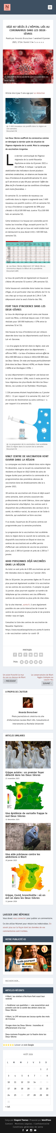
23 (47, 1089)
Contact (9, 1124)
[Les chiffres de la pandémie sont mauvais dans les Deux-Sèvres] (28, 66)
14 (34, 1082)
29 (41, 1095)
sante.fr (26, 605)
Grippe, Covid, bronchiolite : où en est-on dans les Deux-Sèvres (25, 896)
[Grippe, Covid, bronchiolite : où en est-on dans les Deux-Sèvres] (28, 877)
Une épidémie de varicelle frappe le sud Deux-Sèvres (26, 814)
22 (41, 1089)
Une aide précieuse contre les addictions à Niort (22, 855)
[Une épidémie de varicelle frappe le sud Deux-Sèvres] (28, 795)
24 (9, 1095)
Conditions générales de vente (28, 1127)
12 (22, 1082)
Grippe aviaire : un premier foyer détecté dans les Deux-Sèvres (24, 774)
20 (28, 1089)
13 (28, 1082)
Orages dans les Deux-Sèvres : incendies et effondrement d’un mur (24, 1026)
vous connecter (19, 918)
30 (47, 1095)
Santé (26, 42)
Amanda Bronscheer (24, 38)
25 (15, 1095)
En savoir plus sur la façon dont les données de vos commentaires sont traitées (27, 927)
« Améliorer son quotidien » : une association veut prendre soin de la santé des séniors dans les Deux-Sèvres (27, 1007)
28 (34, 1095)
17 (9, 1089)
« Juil (7, 1107)
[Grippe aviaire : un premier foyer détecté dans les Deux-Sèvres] (28, 754)
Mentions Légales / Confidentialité (32, 1124)
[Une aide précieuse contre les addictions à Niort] (28, 836)
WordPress (46, 1120)
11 (15, 1082)
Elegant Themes (21, 1120)
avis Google (29, 1045)
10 (9, 1082)
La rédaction (39, 93)
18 (15, 1089)
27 (28, 1095)
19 (22, 1089)
